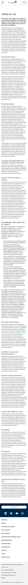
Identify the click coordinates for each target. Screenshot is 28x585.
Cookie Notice (8, 347)
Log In (24, 2)
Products (3, 523)
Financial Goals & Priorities (8, 526)
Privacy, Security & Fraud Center (9, 572)
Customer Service (5, 557)
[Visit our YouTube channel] (17, 513)
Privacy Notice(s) (17, 332)
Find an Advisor (14, 507)
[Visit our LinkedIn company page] (5, 513)
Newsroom (4, 550)
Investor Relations (5, 547)
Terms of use (4, 567)
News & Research (5, 530)
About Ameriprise (5, 533)
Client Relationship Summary (8, 575)
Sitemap (3, 577)
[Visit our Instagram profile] (22, 513)
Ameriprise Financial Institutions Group (10, 536)
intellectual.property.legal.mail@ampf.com (11, 173)
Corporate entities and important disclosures (12, 564)
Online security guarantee (7, 570)
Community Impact (6, 543)
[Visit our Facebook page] (11, 513)
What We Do (4, 519)
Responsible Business (6, 540)
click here (7, 405)
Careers (3, 553)
